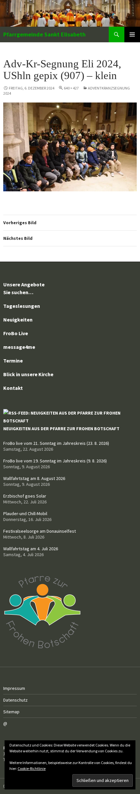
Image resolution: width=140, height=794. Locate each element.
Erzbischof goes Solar (24, 496)
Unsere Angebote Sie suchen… (24, 288)
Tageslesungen (21, 306)
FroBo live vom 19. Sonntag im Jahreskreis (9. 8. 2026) (55, 461)
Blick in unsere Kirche (28, 374)
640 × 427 (71, 88)
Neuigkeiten (18, 319)
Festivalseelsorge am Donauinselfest (39, 531)
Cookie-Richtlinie (32, 768)
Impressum (14, 688)
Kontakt (13, 388)
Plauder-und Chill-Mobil (25, 513)
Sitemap (11, 712)
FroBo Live (15, 333)
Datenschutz (15, 700)
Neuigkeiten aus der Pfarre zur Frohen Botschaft (61, 428)
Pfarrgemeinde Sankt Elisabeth (44, 34)
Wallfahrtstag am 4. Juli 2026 (30, 549)
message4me (19, 347)
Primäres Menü (132, 34)
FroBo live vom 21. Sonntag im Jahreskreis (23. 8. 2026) (56, 443)
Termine (13, 360)
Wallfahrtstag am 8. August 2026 (34, 478)
